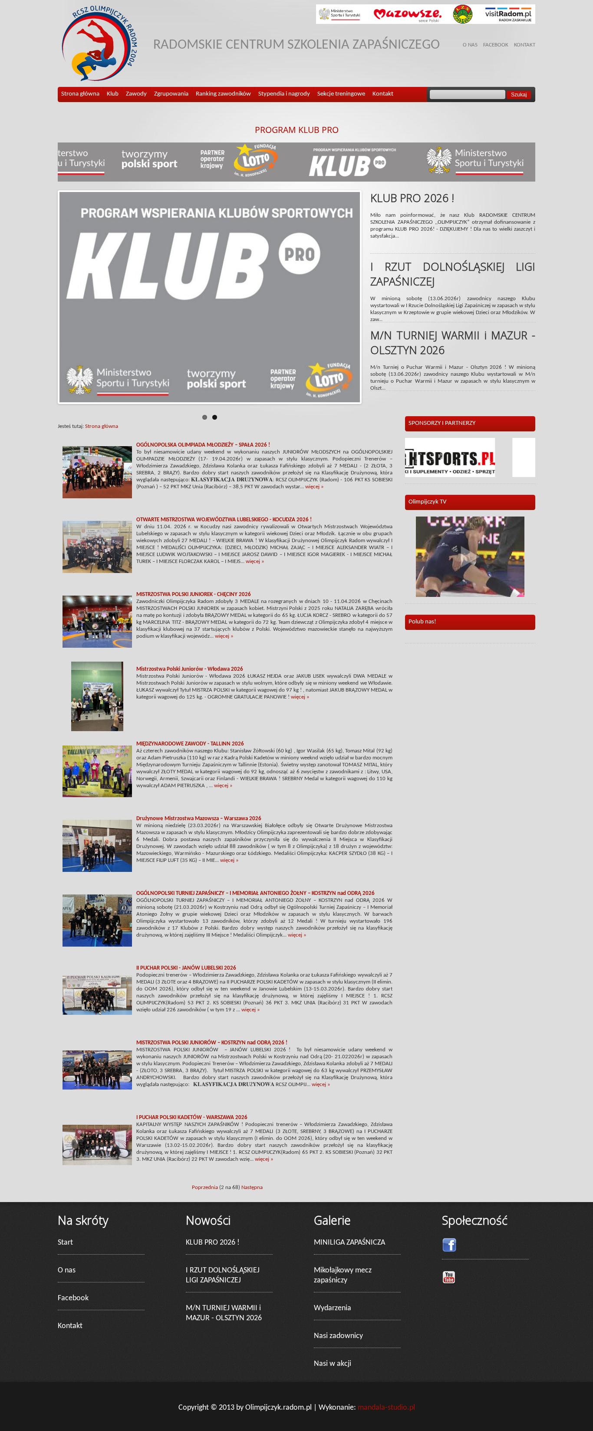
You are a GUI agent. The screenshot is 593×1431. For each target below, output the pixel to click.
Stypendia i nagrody (284, 94)
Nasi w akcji (332, 1364)
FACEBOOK (495, 45)
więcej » (314, 487)
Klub (113, 94)
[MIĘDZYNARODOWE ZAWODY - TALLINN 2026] (97, 771)
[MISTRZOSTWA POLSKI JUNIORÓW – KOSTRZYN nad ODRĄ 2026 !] (97, 1070)
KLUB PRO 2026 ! (213, 1243)
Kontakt (382, 94)
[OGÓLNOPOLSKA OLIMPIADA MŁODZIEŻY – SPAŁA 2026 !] (97, 472)
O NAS (470, 45)
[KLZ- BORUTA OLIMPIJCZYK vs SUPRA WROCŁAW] (470, 557)
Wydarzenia (332, 1308)
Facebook (73, 1298)
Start (65, 1243)
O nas (67, 1270)
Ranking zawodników (223, 94)
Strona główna (80, 94)
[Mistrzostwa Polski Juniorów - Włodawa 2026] (97, 696)
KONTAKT (524, 45)
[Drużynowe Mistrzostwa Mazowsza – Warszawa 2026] (97, 846)
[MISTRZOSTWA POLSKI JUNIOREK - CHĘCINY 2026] (97, 621)
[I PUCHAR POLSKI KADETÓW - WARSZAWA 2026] (97, 1144)
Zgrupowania (171, 94)
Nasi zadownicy (338, 1336)
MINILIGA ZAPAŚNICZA (349, 1243)
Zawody (136, 94)
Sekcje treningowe (341, 94)
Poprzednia (205, 1187)
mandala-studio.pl (386, 1408)
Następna (252, 1187)
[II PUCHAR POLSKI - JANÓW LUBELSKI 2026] (97, 995)
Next (373, 297)
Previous (46, 297)
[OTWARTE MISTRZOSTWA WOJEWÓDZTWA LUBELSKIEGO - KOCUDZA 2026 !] (97, 547)
